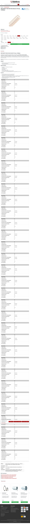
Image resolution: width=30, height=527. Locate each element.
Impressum (12, 507)
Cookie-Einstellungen (13, 511)
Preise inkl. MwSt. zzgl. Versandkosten (12, 519)
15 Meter (12, 42)
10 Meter (9, 42)
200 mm (2, 38)
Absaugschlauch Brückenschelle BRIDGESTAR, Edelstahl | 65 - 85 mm (5, 493)
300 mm (18, 38)
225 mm (5, 38)
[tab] (2, 51)
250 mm (8, 38)
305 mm (21, 38)
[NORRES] (25, 9)
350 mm (27, 38)
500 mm (5, 39)
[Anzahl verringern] (1, 44)
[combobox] (11, 4)
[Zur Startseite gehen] (15, 2)
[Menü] (1, 4)
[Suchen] (18, 4)
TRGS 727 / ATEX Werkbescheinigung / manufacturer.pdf (8, 478)
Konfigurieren (11, 421)
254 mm (11, 38)
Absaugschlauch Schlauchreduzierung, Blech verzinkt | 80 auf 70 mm (24, 493)
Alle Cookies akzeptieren (25, 421)
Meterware (2, 42)
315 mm (24, 38)
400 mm (2, 39)
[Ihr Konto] (24, 4)
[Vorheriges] (0, 493)
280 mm (14, 38)
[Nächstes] (29, 493)
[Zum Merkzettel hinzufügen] (8, 490)
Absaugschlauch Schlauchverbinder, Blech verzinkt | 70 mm (14, 493)
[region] (15, 20)
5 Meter (6, 42)
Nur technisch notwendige (17, 421)
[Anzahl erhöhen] (7, 44)
